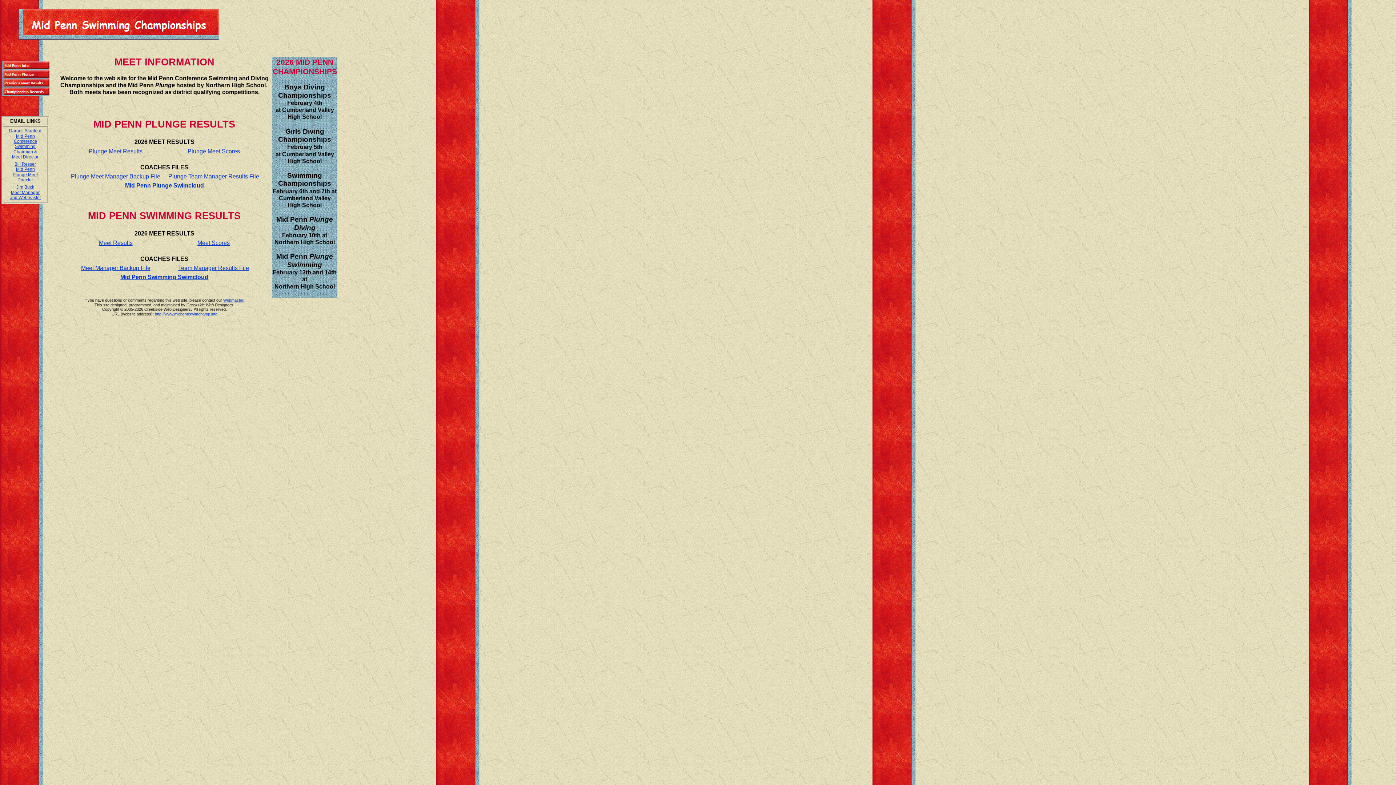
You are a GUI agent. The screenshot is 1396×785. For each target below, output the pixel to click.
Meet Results (116, 243)
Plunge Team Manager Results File (213, 176)
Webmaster (233, 300)
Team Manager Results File (213, 268)
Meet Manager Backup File (116, 268)
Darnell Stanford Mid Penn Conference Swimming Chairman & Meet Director (25, 144)
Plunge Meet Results (116, 151)
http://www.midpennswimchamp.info (186, 314)
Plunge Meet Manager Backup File (115, 176)
